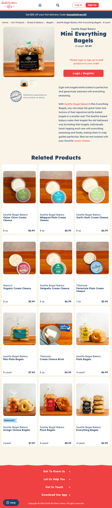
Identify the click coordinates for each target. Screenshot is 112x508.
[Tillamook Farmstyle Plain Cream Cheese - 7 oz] (92, 257)
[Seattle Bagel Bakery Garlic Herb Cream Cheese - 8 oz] (92, 186)
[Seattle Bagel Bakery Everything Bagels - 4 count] (92, 399)
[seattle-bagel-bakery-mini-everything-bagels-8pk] (28, 52)
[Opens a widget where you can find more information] (11, 503)
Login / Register (83, 73)
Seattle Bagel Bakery (76, 104)
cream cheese (82, 140)
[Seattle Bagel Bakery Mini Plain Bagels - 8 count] (19, 328)
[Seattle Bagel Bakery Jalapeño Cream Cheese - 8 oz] (56, 257)
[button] (40, 5)
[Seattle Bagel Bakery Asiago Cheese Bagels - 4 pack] (19, 399)
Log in (78, 5)
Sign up (92, 5)
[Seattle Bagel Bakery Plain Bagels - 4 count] (92, 328)
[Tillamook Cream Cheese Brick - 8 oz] (56, 328)
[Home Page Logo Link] (9, 5)
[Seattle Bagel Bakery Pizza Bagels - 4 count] (56, 399)
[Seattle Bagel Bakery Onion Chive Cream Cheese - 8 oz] (19, 186)
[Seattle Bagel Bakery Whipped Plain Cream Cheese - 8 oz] (56, 186)
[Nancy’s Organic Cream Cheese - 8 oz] (19, 257)
